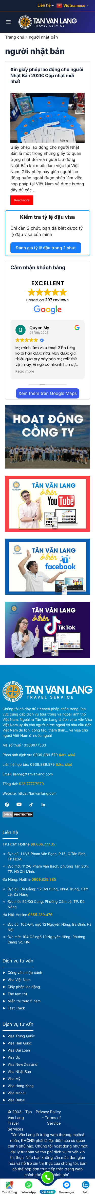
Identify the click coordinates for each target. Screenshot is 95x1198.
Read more (21, 200)
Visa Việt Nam (19, 979)
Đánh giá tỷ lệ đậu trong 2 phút (46, 247)
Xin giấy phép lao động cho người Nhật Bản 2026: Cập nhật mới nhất (46, 75)
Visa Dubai (16, 1100)
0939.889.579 (45, 755)
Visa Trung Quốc (21, 1036)
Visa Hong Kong (21, 1086)
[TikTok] (31, 804)
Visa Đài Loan (19, 1050)
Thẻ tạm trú (17, 994)
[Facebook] (7, 804)
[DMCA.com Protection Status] (18, 816)
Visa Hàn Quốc (20, 1043)
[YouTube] (19, 804)
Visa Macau (17, 1093)
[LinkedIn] (43, 804)
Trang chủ (14, 37)
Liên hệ (44, 5)
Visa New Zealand (22, 1064)
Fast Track (16, 1008)
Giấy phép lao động (24, 987)
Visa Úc (14, 1057)
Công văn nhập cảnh (25, 972)
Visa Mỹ (14, 1078)
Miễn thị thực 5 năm (24, 1001)
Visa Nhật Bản (19, 1071)
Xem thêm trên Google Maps (47, 393)
